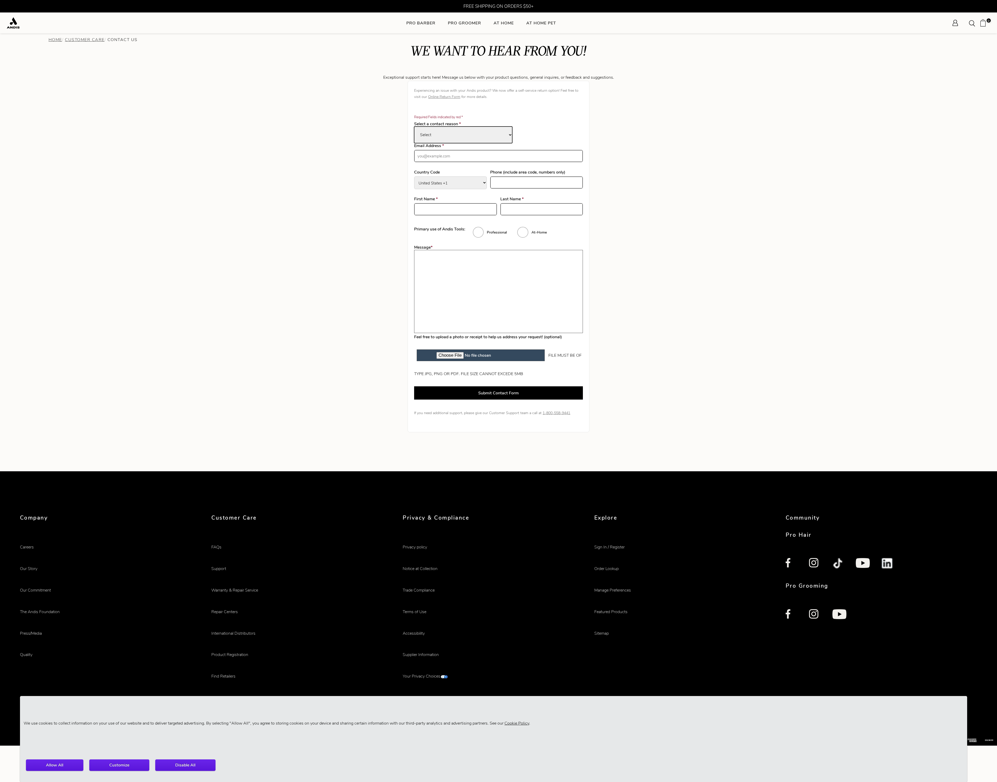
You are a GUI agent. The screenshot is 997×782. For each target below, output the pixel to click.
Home (55, 39)
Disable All (185, 765)
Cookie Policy (516, 723)
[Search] (973, 23)
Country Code (427, 172)
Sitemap (601, 633)
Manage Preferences (612, 590)
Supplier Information (421, 655)
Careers (27, 547)
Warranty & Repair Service (234, 590)
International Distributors (233, 633)
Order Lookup (606, 569)
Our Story (28, 569)
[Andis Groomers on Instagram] (814, 615)
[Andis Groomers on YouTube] (839, 615)
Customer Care (85, 39)
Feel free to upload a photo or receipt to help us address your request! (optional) (488, 337)
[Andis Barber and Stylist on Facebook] (791, 563)
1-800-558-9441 (556, 412)
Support (218, 569)
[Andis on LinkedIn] (887, 563)
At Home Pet (541, 23)
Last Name (519, 199)
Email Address (436, 145)
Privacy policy (415, 547)
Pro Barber (420, 23)
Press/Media (31, 633)
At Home (504, 23)
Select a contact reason (437, 124)
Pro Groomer (464, 23)
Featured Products (611, 612)
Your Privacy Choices (421, 676)
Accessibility (414, 633)
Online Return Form (444, 96)
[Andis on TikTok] (838, 563)
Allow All (54, 765)
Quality (26, 655)
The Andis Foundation (40, 612)
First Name (433, 199)
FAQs (216, 547)
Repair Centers (224, 612)
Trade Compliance (419, 590)
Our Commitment (35, 590)
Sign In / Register (609, 547)
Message (423, 247)
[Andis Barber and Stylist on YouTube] (863, 563)
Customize (119, 765)
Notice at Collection (420, 569)
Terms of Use (414, 612)
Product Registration (229, 655)
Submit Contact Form (498, 393)
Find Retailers (223, 676)
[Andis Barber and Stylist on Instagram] (814, 563)
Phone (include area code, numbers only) (527, 172)
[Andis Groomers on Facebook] (791, 615)
